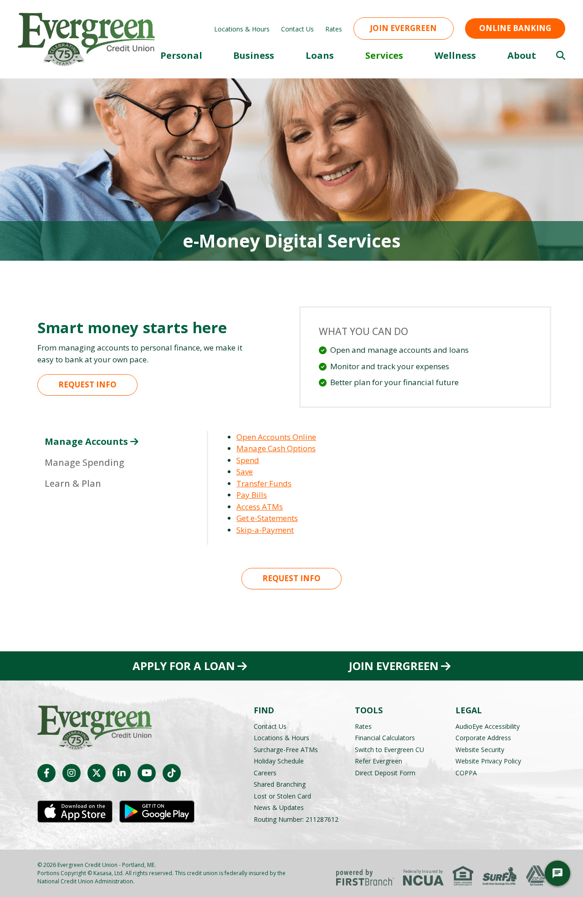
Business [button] (253, 55)
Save (244, 471)
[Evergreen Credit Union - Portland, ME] (86, 38)
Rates (333, 29)
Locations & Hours (242, 29)
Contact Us (297, 29)
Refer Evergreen (378, 761)
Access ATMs (259, 506)
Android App (156, 811)
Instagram (71, 773)
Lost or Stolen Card (282, 796)
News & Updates (279, 807)
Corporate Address (483, 737)
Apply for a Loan (184, 665)
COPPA (466, 772)
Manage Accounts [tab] (86, 441)
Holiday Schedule (279, 761)
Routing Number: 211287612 (296, 819)
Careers (265, 772)
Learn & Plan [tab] (73, 483)
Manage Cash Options (276, 448)
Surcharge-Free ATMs (286, 749)
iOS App (75, 811)
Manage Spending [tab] (84, 462)
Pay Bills (251, 495)
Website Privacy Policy (488, 761)
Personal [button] (181, 55)
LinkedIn (122, 773)
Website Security (479, 749)
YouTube (147, 773)
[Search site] (560, 55)
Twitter (96, 773)
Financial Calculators (385, 737)
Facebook (46, 773)
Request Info (87, 384)
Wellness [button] (455, 55)
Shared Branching (280, 784)
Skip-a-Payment (265, 530)
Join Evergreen (403, 28)
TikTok (172, 773)
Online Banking (515, 28)
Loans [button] (320, 55)
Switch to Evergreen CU (389, 749)
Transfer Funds (264, 483)
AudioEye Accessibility (487, 726)
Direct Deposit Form (385, 772)
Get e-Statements (267, 518)
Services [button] (384, 55)
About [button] (521, 55)
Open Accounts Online (276, 437)
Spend (247, 460)
